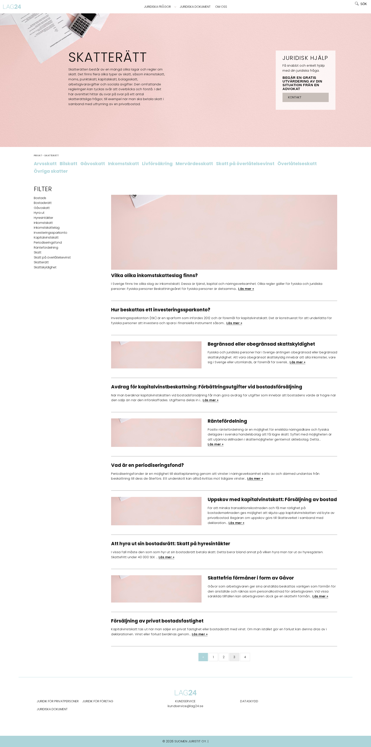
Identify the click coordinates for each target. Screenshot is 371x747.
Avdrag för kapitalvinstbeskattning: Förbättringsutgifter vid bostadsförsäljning (206, 387)
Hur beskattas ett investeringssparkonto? (160, 310)
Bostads (40, 198)
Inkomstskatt (123, 164)
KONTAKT (294, 97)
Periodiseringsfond (48, 242)
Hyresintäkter (43, 218)
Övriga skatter (51, 171)
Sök (363, 4)
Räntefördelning (46, 247)
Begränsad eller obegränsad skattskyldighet (261, 344)
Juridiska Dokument (195, 6)
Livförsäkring (157, 164)
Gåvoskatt (92, 164)
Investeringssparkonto (50, 232)
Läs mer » (246, 289)
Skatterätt (41, 262)
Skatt (37, 252)
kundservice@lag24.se (185, 706)
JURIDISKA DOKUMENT (52, 709)
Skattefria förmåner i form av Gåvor (251, 578)
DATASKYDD (249, 701)
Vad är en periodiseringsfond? (147, 465)
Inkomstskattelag (47, 227)
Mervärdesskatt (194, 164)
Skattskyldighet (45, 267)
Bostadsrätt (43, 203)
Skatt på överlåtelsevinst (245, 164)
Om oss (221, 6)
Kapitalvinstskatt (46, 237)
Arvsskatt (45, 164)
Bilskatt (68, 164)
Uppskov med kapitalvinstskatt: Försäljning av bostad (272, 499)
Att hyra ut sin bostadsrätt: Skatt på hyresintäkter (170, 543)
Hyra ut (39, 212)
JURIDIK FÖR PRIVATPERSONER (58, 701)
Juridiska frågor (157, 6)
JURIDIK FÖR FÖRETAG (97, 701)
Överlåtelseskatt (297, 164)
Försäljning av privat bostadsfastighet (157, 621)
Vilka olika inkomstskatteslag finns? (154, 275)
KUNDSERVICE (185, 701)
